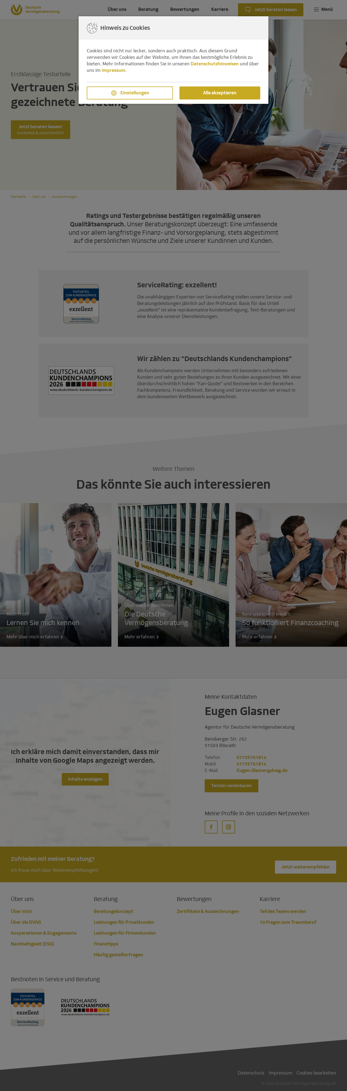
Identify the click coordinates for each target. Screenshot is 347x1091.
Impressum (113, 70)
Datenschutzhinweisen (215, 64)
